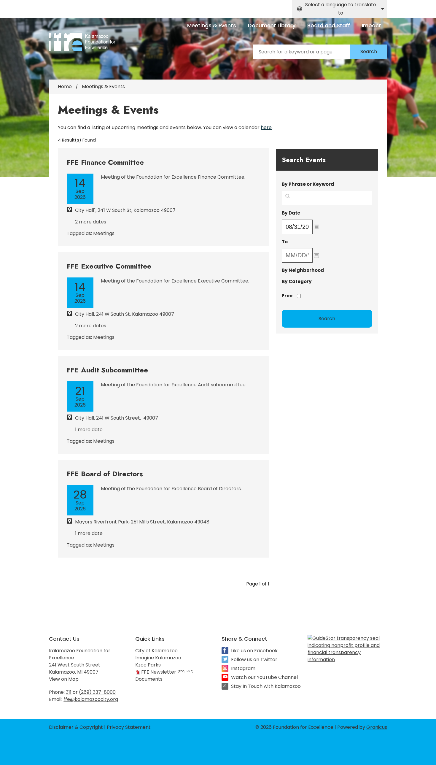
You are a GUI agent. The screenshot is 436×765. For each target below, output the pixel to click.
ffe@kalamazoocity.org (90, 699)
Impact (371, 25)
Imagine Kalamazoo (158, 657)
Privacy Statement (129, 727)
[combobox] (339, 9)
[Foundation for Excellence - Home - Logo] (82, 42)
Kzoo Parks (148, 664)
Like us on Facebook (254, 650)
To (300, 242)
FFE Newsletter (167, 672)
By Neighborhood (303, 270)
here (266, 127)
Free (287, 296)
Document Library (271, 25)
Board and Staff (328, 25)
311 (68, 692)
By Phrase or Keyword (308, 184)
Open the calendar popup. (316, 226)
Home (65, 86)
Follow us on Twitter (254, 659)
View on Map (64, 679)
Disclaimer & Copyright (76, 727)
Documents (149, 679)
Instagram (243, 668)
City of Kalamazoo (156, 650)
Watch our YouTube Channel (264, 677)
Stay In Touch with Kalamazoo (266, 686)
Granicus (376, 727)
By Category (297, 281)
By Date (306, 213)
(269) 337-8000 (97, 692)
